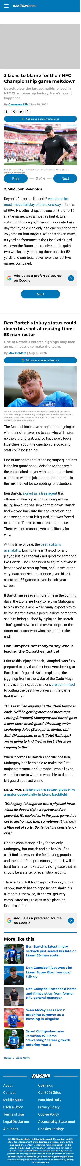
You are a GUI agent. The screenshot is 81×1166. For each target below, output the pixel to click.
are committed (63, 684)
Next (65, 178)
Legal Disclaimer (16, 1122)
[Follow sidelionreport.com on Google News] (71, 278)
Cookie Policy (48, 1114)
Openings (45, 1085)
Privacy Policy (49, 1107)
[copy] (28, 111)
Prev (15, 178)
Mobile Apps (13, 1100)
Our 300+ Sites (49, 1092)
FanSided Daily (49, 1100)
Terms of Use (13, 1114)
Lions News (23, 1057)
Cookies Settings (51, 1129)
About (8, 1085)
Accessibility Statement (56, 1122)
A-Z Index (10, 1129)
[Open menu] (6, 6)
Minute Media (23, 1139)
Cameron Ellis (18, 104)
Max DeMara (17, 353)
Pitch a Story (13, 1107)
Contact (9, 1092)
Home (8, 1057)
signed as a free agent (40, 493)
